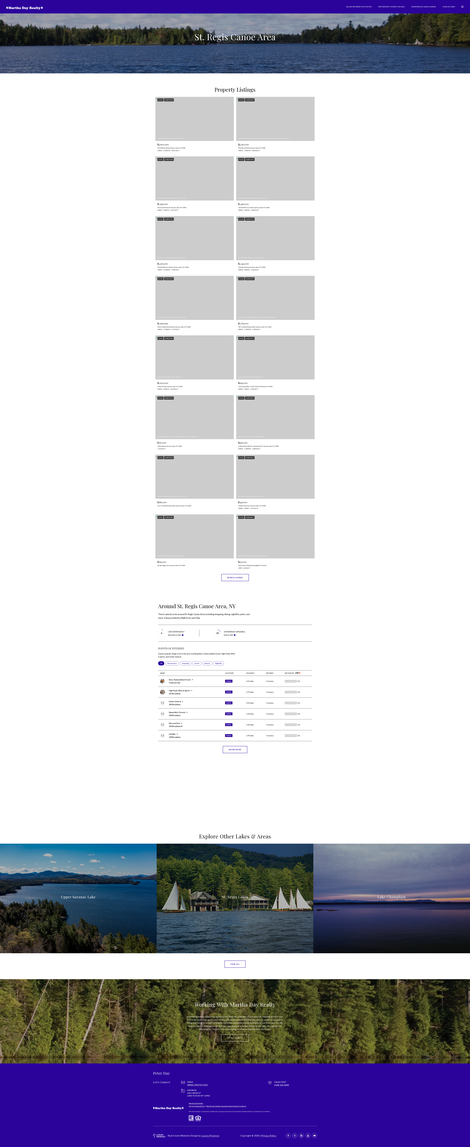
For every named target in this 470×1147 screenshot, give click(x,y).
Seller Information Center (359, 7)
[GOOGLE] (301, 1135)
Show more (235, 749)
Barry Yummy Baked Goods (180, 680)
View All (235, 964)
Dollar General (175, 701)
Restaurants (173, 663)
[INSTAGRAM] (294, 1135)
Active (197, 663)
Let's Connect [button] (235, 1038)
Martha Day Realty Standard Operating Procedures (226, 1106)
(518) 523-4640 (449, 7)
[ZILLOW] (308, 1135)
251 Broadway (174, 693)
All (162, 663)
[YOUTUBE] (314, 1135)
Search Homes (235, 577)
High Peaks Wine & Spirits (179, 691)
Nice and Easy (174, 723)
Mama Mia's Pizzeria (177, 712)
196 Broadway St (176, 726)
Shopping (186, 663)
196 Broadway (174, 715)
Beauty (208, 663)
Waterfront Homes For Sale (391, 7)
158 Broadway (174, 737)
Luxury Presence (210, 1135)
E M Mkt (172, 734)
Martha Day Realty (196, 1103)
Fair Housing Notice (197, 1106)
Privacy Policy (268, 1135)
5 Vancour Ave (174, 683)
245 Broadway (174, 704)
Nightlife (219, 663)
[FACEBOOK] (288, 1135)
